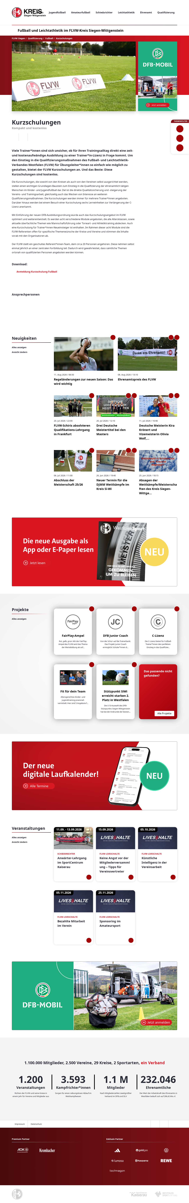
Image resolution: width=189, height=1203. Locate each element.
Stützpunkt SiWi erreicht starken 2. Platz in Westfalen (115, 695)
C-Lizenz (158, 636)
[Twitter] (23, 137)
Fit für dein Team (72, 691)
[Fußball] (179, 128)
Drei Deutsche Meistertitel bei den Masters (111, 429)
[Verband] (179, 147)
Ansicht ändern (19, 352)
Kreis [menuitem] (40, 12)
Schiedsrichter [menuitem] (104, 12)
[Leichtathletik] (179, 138)
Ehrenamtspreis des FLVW (137, 379)
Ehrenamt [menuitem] (146, 12)
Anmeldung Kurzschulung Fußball (37, 271)
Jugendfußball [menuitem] (57, 12)
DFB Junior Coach (115, 636)
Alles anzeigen (19, 347)
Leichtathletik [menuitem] (126, 12)
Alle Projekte (164, 713)
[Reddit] (32, 137)
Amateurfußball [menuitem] (80, 12)
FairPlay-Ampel (73, 636)
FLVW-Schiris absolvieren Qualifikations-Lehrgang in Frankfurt (72, 429)
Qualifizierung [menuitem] (166, 12)
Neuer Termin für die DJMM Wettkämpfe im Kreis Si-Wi (112, 484)
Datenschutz (36, 1124)
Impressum (20, 1124)
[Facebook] (14, 137)
